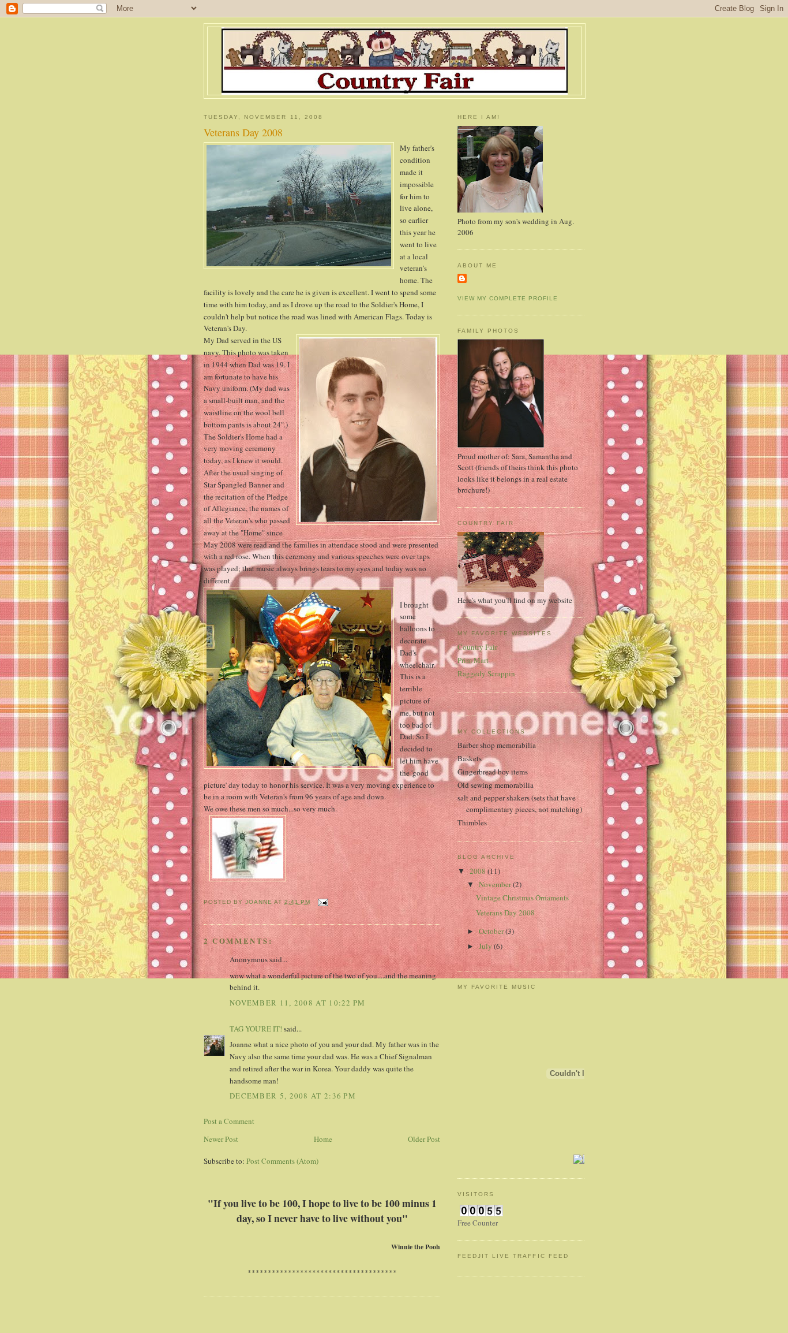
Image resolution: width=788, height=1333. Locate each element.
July (486, 946)
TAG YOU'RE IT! (256, 1028)
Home (323, 1139)
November (496, 884)
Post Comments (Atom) (282, 1161)
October (492, 931)
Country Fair (477, 647)
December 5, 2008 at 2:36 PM (293, 1095)
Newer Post (221, 1139)
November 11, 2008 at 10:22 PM (298, 1002)
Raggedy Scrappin (486, 673)
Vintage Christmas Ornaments (522, 897)
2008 (478, 871)
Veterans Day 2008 (505, 912)
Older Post (424, 1139)
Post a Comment (229, 1121)
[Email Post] (323, 902)
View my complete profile (507, 298)
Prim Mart (473, 660)
